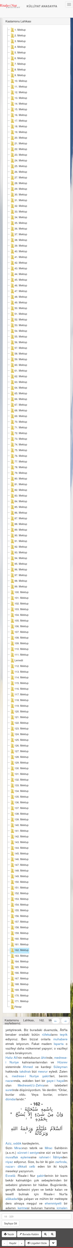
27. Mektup (21, 177)
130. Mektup (22, 768)
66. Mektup (21, 399)
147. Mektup (22, 864)
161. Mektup (22, 944)
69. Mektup (21, 416)
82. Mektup (21, 490)
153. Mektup (22, 899)
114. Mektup (22, 677)
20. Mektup (21, 137)
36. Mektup (21, 228)
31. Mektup (21, 200)
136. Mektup (22, 802)
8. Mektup (20, 69)
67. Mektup (21, 404)
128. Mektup (22, 757)
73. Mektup (21, 438)
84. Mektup (21, 501)
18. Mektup (21, 126)
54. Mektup (21, 331)
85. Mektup (21, 507)
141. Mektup (22, 830)
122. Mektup (22, 722)
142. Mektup (22, 836)
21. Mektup (21, 143)
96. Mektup (21, 569)
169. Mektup (22, 989)
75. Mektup (21, 450)
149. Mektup (22, 876)
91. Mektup (21, 541)
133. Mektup (22, 785)
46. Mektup (21, 285)
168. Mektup (22, 984)
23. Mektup (21, 154)
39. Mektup (21, 245)
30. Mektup (21, 194)
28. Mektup (21, 183)
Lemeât (19, 660)
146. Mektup (22, 859)
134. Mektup (22, 791)
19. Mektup (21, 132)
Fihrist (18, 1007)
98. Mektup (21, 580)
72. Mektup (21, 433)
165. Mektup (22, 967)
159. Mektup (22, 933)
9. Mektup (20, 75)
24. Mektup (21, 160)
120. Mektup (22, 711)
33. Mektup (21, 211)
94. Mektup (21, 558)
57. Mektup (21, 348)
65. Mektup (21, 393)
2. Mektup (20, 35)
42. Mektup (21, 262)
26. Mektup (21, 171)
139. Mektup (22, 819)
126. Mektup (22, 745)
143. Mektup (22, 842)
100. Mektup (22, 592)
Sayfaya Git (10, 1223)
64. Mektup (21, 387)
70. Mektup (21, 421)
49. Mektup (21, 302)
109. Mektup (22, 643)
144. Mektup (22, 847)
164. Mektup (22, 961)
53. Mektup (21, 325)
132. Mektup (22, 779)
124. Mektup (22, 734)
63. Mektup (21, 382)
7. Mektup (20, 64)
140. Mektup (22, 825)
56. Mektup (21, 342)
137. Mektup (22, 808)
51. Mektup (21, 313)
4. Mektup (20, 46)
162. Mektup (22, 950)
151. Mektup (22, 887)
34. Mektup (21, 217)
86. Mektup (21, 512)
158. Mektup (22, 927)
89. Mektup (21, 529)
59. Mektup (21, 359)
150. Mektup (22, 882)
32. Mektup (21, 206)
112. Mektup (22, 666)
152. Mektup (22, 893)
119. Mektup (22, 705)
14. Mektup (21, 103)
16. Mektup (21, 115)
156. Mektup (22, 916)
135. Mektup (22, 796)
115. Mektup (22, 683)
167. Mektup (22, 978)
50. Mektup (21, 308)
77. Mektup (21, 461)
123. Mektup (22, 728)
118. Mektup (22, 700)
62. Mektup (21, 376)
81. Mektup (21, 484)
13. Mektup (21, 98)
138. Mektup (22, 813)
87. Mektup (21, 518)
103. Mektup (22, 609)
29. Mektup (21, 188)
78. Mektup (21, 467)
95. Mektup (21, 563)
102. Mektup (22, 603)
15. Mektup (21, 109)
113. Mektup (22, 671)
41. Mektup (21, 257)
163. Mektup (22, 955)
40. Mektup (21, 251)
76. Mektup (21, 455)
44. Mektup (21, 274)
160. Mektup (22, 938)
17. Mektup (21, 120)
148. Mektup (22, 870)
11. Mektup (21, 86)
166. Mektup (22, 972)
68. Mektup (21, 410)
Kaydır (12, 1243)
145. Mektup (22, 853)
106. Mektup (22, 626)
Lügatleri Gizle (38, 1243)
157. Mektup (22, 921)
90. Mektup (21, 535)
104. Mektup (22, 615)
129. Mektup (22, 762)
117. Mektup (22, 694)
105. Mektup (22, 620)
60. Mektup (21, 365)
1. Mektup (20, 29)
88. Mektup (21, 524)
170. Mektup (22, 995)
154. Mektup (22, 904)
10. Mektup (21, 81)
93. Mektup (21, 552)
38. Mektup (21, 240)
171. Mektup (22, 1001)
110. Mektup (22, 649)
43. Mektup (21, 268)
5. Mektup (20, 52)
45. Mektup (21, 279)
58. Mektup (21, 353)
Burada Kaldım (30, 1234)
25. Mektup (21, 166)
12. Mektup (21, 92)
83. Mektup (21, 495)
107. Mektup (22, 632)
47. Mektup (21, 291)
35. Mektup (21, 223)
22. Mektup (21, 149)
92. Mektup (21, 546)
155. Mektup (22, 910)
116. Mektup (22, 688)
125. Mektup (22, 740)
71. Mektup (21, 427)
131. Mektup (22, 774)
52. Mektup (21, 319)
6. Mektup (20, 58)
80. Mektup (21, 478)
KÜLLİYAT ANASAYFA (42, 6)
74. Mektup (21, 444)
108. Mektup (22, 637)
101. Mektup (22, 598)
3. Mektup (20, 41)
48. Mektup (21, 296)
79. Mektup (21, 473)
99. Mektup (21, 586)
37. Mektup (21, 234)
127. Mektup (22, 751)
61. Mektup (21, 370)
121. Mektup (22, 717)
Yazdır (10, 1234)
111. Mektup (22, 654)
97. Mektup (21, 575)
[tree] (36, 519)
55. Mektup (21, 336)
